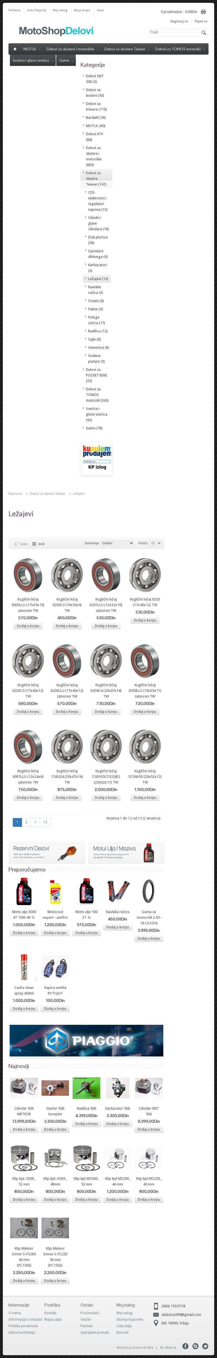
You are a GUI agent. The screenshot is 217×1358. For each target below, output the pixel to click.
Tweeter (205, 1346)
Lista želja (124, 1326)
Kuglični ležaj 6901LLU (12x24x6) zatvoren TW (28, 776)
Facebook (185, 1346)
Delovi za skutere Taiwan (124, 49)
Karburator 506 (117, 1108)
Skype (195, 1346)
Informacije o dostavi (25, 1320)
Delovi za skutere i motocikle (70, 49)
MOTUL (29, 49)
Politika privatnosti (23, 1326)
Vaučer (86, 1320)
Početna (14, 10)
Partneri (87, 1326)
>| (45, 822)
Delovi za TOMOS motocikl (178, 49)
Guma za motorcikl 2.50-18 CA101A (149, 917)
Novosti (122, 1333)
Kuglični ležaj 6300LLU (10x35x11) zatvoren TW (145, 690)
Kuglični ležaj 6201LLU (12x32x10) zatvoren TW (106, 605)
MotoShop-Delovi (129, 1348)
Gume (64, 60)
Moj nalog (60, 10)
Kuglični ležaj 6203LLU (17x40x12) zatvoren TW (67, 690)
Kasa (100, 10)
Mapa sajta (53, 1320)
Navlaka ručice (117, 912)
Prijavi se (201, 21)
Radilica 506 (86, 1108)
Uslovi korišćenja (21, 1333)
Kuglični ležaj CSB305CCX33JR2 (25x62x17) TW (106, 776)
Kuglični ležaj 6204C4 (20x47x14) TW (105, 690)
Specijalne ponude (95, 1333)
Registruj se (179, 21)
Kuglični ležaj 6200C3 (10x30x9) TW (67, 605)
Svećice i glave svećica (31, 60)
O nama (14, 1313)
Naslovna (15, 494)
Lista (23, 544)
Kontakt (50, 1313)
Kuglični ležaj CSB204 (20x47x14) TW (67, 776)
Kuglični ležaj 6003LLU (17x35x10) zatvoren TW (28, 605)
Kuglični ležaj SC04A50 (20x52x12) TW (145, 776)
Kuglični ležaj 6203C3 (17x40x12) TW (28, 690)
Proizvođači (90, 1313)
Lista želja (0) (36, 10)
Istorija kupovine (129, 1320)
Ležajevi (78, 494)
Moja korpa (82, 10)
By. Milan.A (168, 1348)
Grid (41, 544)
